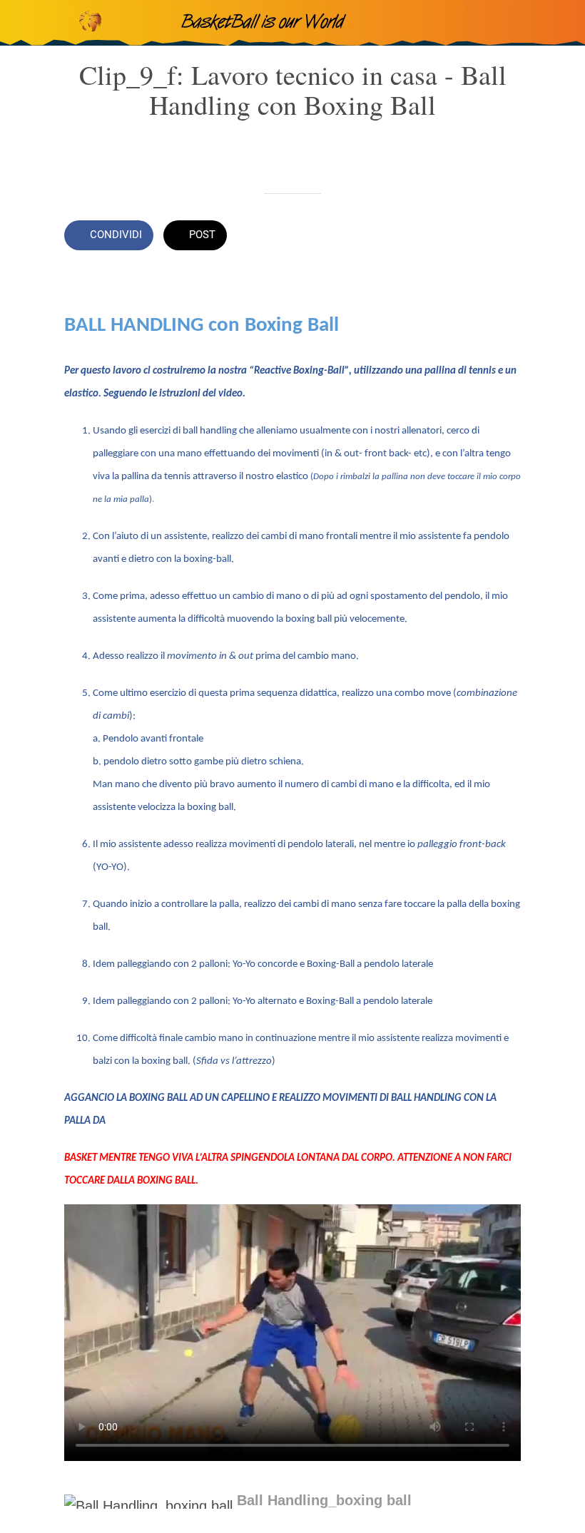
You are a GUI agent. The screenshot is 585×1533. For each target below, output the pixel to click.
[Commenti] (504, 237)
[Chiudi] (22, 22)
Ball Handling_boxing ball (324, 1500)
